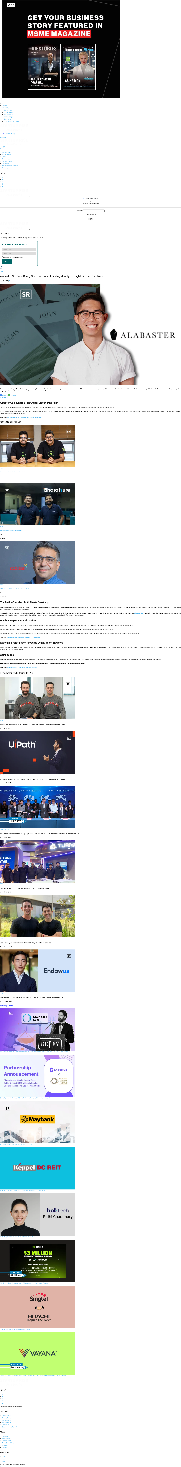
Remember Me (91, 214)
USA (3, 1461)
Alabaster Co (138, 613)
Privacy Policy (6, 1440)
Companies (7, 119)
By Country (5, 108)
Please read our (13, 257)
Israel (1, 720)
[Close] (29, 229)
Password (80, 210)
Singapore (3, 993)
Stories (4, 156)
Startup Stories (8, 114)
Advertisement (6, 1438)
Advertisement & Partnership (11, 165)
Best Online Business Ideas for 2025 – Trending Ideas (24, 417)
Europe (4, 1456)
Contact (4, 1447)
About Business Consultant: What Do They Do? (22, 667)
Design (2, 271)
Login (3, 146)
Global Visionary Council (11, 121)
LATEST (4, 105)
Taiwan (2, 774)
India (1, 468)
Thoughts (5, 168)
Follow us (5, 395)
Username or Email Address (90, 203)
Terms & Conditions (8, 1443)
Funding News (8, 112)
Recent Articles (4, 829)
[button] (90, 198)
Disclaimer (5, 1445)
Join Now (3, 137)
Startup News (8, 110)
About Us (5, 1436)
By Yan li (11, 281)
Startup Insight (8, 117)
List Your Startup (8, 133)
